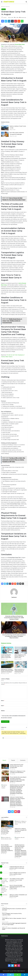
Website (3, 710)
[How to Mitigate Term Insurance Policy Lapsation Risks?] (5, 874)
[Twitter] (5, 584)
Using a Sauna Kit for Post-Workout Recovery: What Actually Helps (17, 766)
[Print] (23, 584)
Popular (13, 760)
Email (2, 705)
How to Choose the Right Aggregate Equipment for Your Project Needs (17, 887)
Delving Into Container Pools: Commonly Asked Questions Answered (7, 670)
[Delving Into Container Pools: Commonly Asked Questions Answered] (7, 664)
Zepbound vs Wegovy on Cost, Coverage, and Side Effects (20, 830)
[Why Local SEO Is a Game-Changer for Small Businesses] (21, 664)
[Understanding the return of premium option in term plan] (7, 650)
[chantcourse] (8, 1)
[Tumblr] (10, 584)
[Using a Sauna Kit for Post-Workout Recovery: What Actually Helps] (5, 766)
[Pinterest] (13, 584)
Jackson (4, 17)
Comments (22, 760)
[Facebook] (2, 584)
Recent (4, 760)
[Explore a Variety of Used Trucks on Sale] (5, 127)
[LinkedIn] (7, 584)
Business (8, 6)
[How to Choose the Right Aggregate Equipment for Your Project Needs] (5, 889)
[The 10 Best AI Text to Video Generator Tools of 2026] (5, 881)
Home (3, 6)
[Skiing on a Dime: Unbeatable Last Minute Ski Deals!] (5, 896)
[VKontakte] (18, 584)
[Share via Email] (20, 584)
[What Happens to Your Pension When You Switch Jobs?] (21, 650)
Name (2, 700)
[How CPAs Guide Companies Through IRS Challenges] (5, 134)
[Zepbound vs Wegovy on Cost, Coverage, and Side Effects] (5, 773)
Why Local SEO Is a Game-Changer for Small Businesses (19, 670)
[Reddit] (15, 584)
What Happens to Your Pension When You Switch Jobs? (20, 656)
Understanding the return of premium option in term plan (6, 656)
